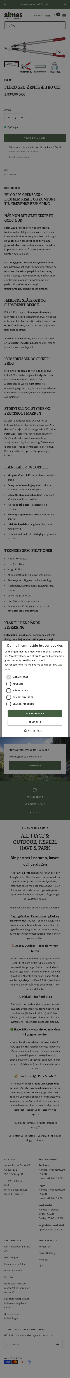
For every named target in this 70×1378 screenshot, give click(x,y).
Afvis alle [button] (35, 722)
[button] (35, 730)
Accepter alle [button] (35, 713)
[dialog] (35, 689)
